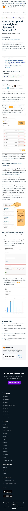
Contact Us (5, 454)
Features (5, 467)
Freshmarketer (6, 414)
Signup (4, 473)
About (4, 424)
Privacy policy (6, 502)
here (17, 101)
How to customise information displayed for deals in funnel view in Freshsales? (14, 324)
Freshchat (5, 411)
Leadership (5, 427)
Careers (5, 448)
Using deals (21, 18)
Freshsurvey (6, 417)
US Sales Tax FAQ (7, 460)
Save (20, 76)
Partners (5, 445)
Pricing (4, 470)
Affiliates (5, 442)
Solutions (5, 439)
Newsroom (5, 451)
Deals (14, 18)
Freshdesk (5, 396)
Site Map (14, 504)
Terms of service (17, 502)
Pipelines (14, 75)
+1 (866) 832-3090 (9, 480)
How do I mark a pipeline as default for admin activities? (15, 329)
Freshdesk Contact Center (9, 405)
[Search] (24, 12)
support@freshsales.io (10, 483)
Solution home (7, 18)
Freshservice (6, 399)
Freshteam (5, 408)
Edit (19, 75)
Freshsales (5, 402)
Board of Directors (7, 430)
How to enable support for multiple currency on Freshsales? (15, 339)
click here (22, 3)
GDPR (4, 457)
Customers (5, 436)
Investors (5, 433)
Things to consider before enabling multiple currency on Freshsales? (14, 334)
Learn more (20, 356)
